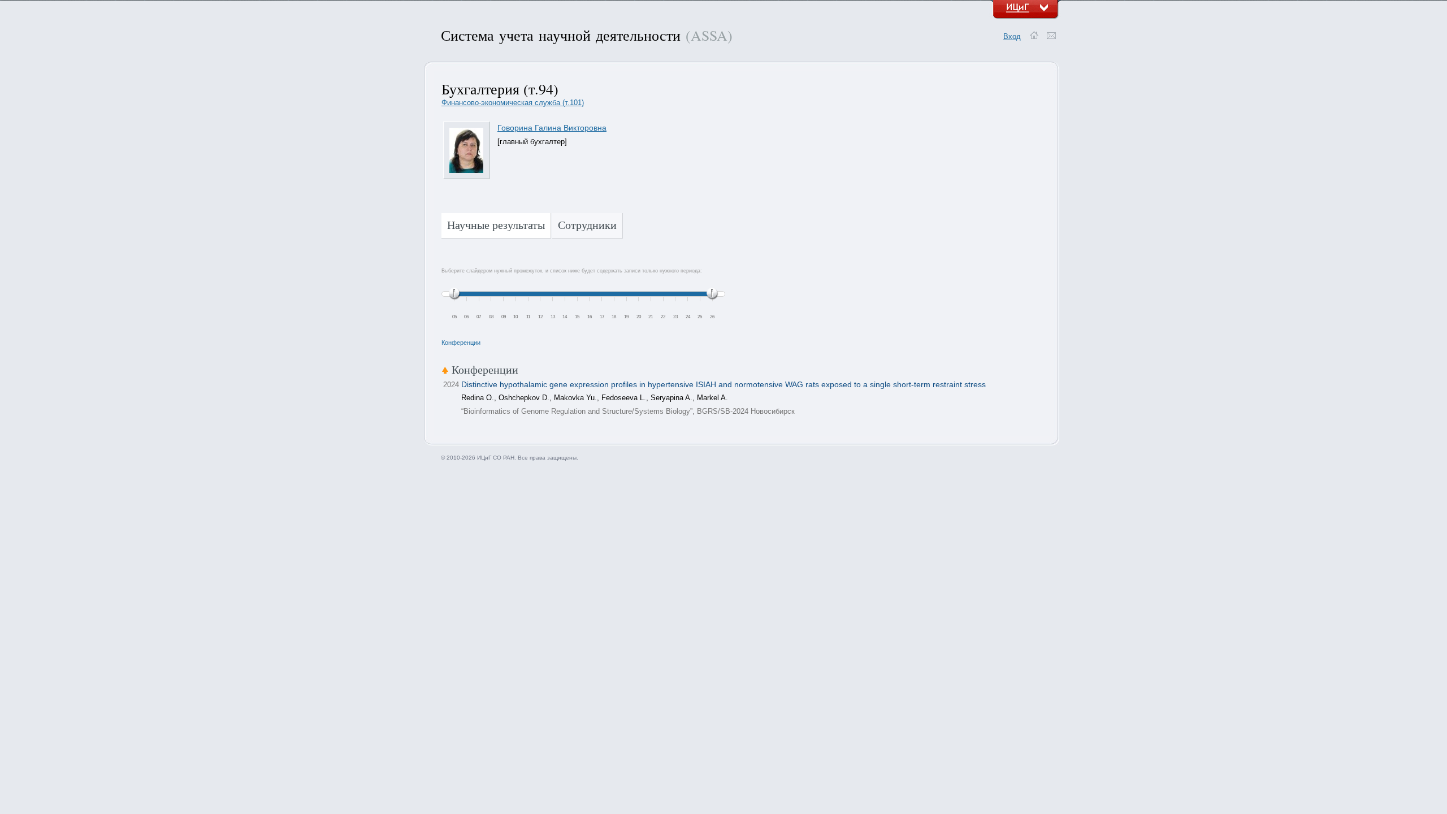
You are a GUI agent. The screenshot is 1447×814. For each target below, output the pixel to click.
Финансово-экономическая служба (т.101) (512, 102)
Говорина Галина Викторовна (551, 127)
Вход (1012, 36)
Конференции (460, 342)
